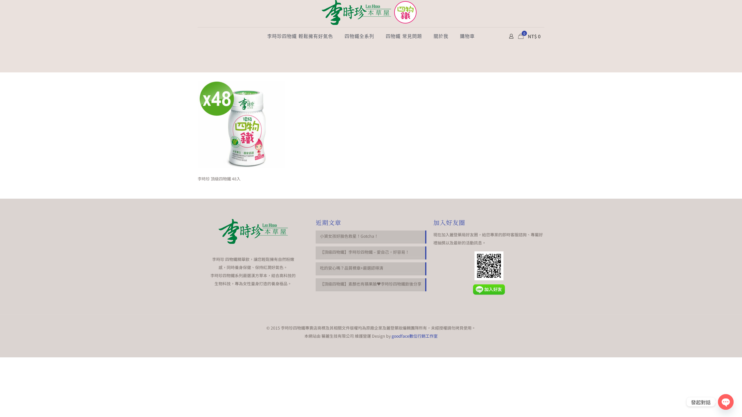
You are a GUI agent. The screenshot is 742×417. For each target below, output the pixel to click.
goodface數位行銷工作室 (415, 336)
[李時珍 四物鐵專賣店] (371, 13)
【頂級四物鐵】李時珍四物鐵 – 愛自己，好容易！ (364, 252)
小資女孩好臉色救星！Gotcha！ (349, 236)
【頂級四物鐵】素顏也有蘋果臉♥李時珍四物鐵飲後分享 (370, 284)
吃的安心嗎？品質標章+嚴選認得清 (351, 268)
